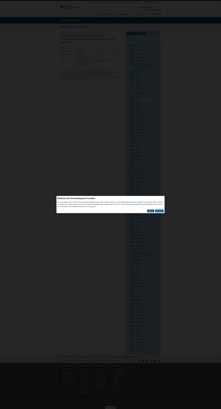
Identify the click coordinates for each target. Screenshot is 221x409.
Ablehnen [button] (150, 211)
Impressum (92, 206)
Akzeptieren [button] (159, 211)
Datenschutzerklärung (132, 204)
